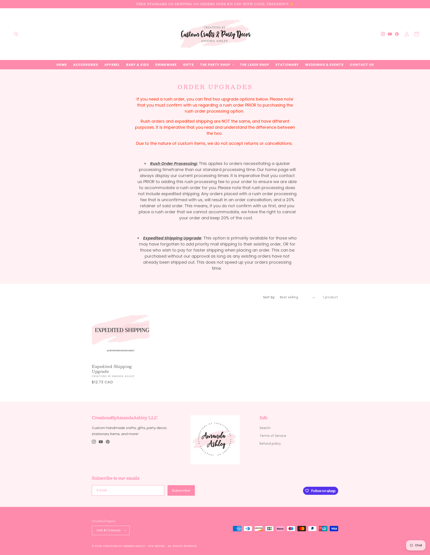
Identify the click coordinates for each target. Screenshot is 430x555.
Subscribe (181, 490)
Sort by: (269, 297)
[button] (16, 34)
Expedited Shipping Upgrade (112, 369)
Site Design (156, 546)
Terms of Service (273, 435)
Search (265, 428)
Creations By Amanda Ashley (124, 546)
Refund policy (270, 443)
